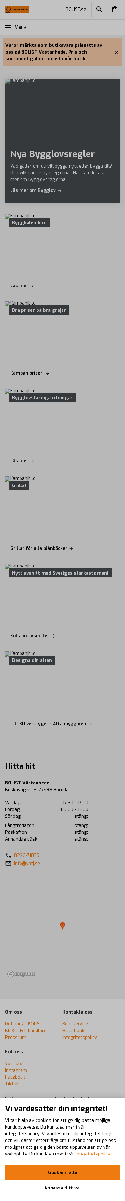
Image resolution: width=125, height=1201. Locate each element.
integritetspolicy (93, 1154)
